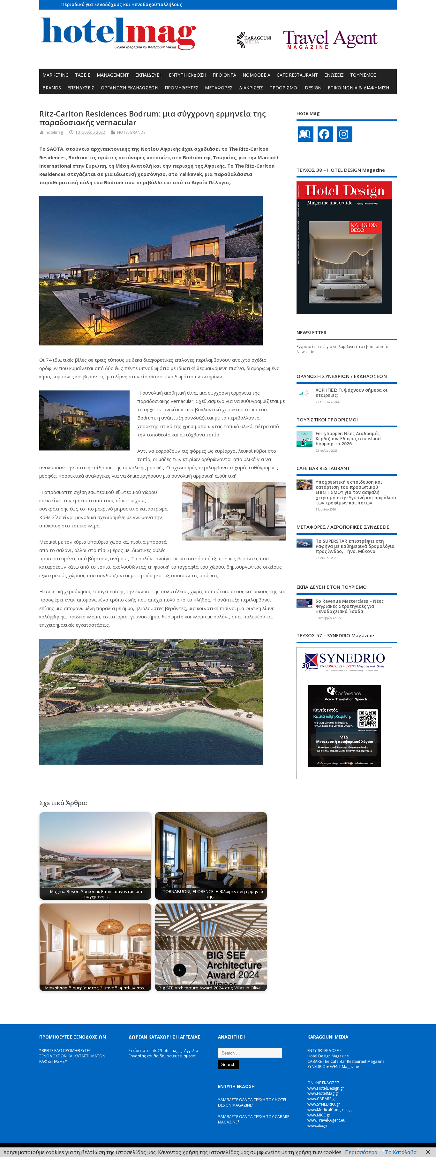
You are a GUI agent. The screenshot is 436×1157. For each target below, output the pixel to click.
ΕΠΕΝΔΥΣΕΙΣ (80, 88)
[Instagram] (344, 134)
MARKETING (55, 75)
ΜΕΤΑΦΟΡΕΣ (219, 88)
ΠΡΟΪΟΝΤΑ (224, 75)
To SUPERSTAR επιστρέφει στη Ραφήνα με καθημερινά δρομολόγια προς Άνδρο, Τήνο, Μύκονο (355, 546)
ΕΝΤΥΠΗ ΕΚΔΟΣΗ (187, 75)
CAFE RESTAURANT (297, 75)
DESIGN (313, 88)
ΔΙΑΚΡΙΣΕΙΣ (251, 88)
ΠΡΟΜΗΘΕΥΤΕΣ (182, 88)
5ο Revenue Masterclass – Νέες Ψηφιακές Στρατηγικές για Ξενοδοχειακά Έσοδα (350, 606)
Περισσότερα (361, 1152)
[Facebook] (325, 134)
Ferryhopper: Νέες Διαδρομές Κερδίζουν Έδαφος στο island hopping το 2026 (348, 439)
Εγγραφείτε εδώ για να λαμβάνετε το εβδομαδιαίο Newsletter (342, 349)
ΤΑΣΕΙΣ (82, 75)
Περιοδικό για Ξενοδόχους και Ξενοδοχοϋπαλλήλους (121, 4)
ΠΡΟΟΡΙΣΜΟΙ (283, 88)
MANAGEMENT (113, 75)
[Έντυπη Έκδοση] (305, 134)
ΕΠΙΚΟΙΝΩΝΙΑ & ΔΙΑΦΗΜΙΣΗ (358, 88)
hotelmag (54, 132)
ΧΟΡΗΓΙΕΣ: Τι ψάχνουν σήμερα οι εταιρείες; (351, 392)
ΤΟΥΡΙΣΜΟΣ (363, 75)
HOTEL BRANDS (131, 132)
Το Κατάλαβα (401, 1152)
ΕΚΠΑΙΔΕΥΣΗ (148, 75)
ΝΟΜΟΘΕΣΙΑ (256, 75)
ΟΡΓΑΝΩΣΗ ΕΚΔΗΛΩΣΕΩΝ (129, 88)
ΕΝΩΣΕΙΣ (334, 75)
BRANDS (51, 88)
